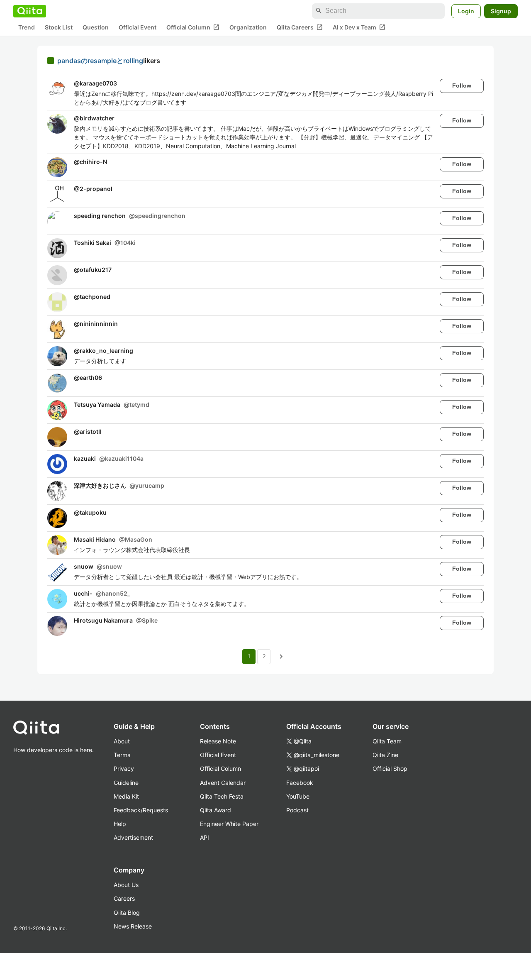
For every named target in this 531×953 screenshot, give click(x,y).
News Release (133, 926)
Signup (501, 10)
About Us (126, 884)
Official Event (137, 27)
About (122, 741)
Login (466, 10)
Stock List (59, 27)
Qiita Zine (385, 754)
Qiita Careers (300, 27)
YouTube (297, 796)
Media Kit (126, 796)
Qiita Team (387, 741)
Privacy (124, 768)
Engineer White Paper (229, 823)
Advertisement (133, 837)
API (204, 837)
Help (120, 823)
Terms (122, 754)
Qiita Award (215, 810)
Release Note (218, 741)
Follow (461, 85)
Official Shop (390, 768)
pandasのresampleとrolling (100, 60)
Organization (248, 27)
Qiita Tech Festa (222, 796)
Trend (26, 27)
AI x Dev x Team (359, 27)
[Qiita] (29, 11)
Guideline (126, 782)
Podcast (297, 810)
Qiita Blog (127, 912)
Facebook (299, 782)
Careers (124, 898)
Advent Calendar (223, 782)
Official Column (192, 27)
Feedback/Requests (141, 810)
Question (96, 27)
